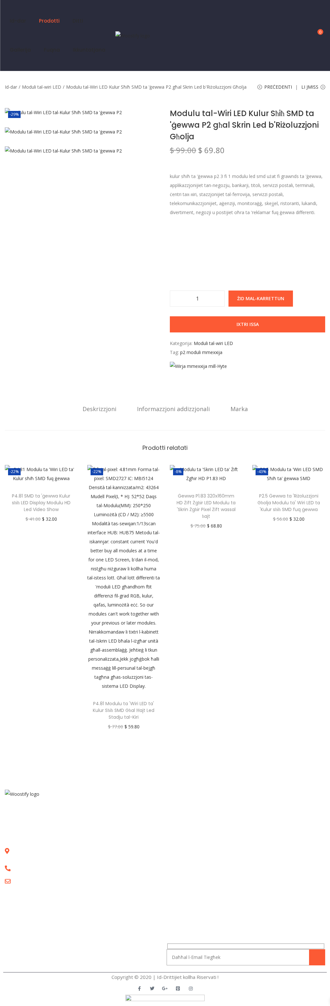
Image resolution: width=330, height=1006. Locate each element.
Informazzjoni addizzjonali (173, 409)
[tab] (99, 408)
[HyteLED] (198, 366)
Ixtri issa (248, 324)
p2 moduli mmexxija (201, 352)
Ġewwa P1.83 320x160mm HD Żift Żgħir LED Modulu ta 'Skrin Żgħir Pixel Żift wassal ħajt (206, 506)
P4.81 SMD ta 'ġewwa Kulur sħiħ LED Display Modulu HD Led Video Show (41, 503)
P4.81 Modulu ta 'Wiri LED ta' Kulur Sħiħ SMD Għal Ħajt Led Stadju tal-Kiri (123, 710)
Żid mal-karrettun (260, 298)
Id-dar (11, 87)
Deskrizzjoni (99, 409)
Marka (239, 409)
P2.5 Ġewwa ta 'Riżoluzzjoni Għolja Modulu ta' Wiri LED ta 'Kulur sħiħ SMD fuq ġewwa (288, 503)
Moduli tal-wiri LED (41, 87)
